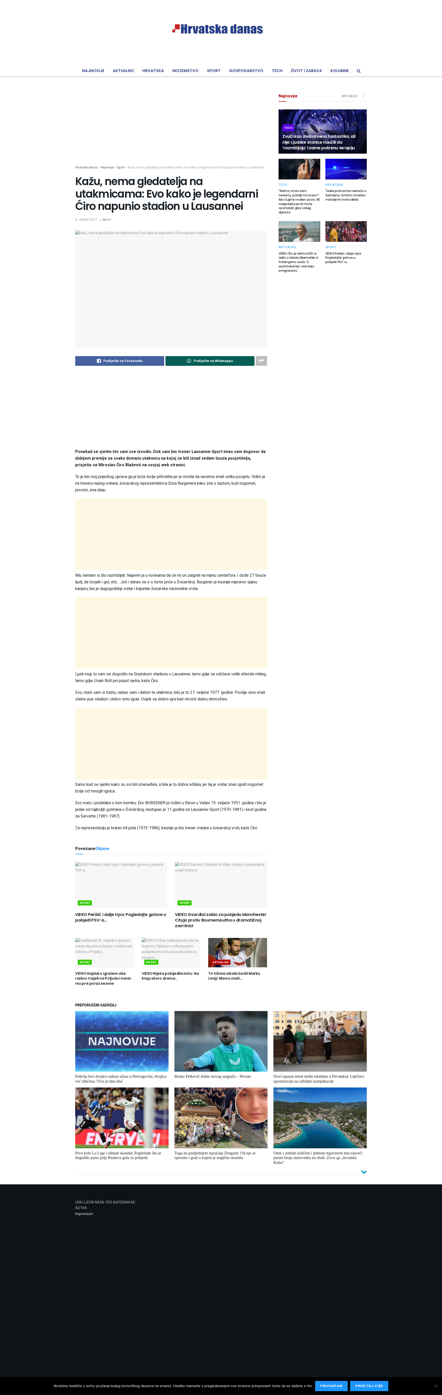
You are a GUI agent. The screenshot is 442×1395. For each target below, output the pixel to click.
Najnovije (93, 70)
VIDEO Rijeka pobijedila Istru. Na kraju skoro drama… (170, 976)
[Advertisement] (171, 129)
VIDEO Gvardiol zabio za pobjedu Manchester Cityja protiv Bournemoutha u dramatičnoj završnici (221, 920)
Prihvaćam (331, 1385)
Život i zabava (306, 70)
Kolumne (339, 70)
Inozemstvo (185, 70)
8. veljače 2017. (86, 219)
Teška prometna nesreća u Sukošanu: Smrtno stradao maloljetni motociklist (345, 195)
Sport (213, 70)
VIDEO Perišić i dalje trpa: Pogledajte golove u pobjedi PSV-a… (120, 917)
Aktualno (123, 70)
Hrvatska (153, 70)
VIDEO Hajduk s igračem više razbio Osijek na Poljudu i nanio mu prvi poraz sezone (103, 978)
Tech (277, 70)
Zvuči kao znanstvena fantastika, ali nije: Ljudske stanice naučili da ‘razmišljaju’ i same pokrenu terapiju (318, 142)
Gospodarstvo (246, 70)
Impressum (84, 1214)
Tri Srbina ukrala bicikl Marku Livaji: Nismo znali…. (234, 976)
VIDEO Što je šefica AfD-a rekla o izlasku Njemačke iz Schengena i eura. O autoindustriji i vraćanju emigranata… (298, 262)
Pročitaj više (369, 1385)
